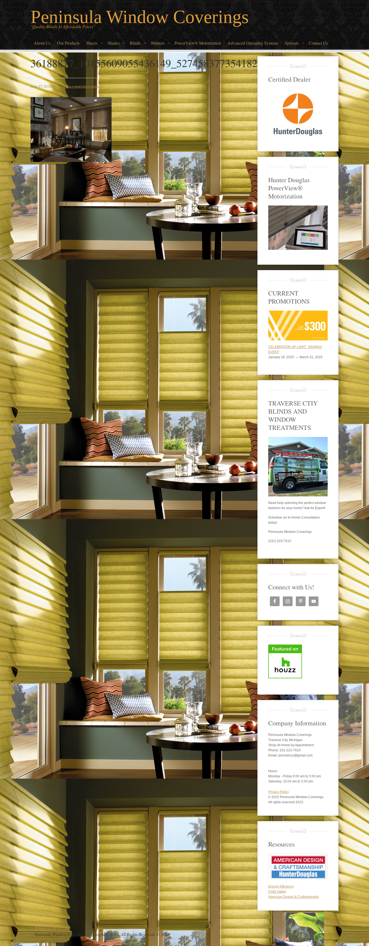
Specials (290, 44)
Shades (112, 44)
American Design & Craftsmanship (293, 897)
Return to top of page (53, 927)
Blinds (133, 44)
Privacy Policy (278, 792)
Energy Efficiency (281, 886)
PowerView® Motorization (198, 43)
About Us (42, 43)
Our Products (68, 43)
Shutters (156, 44)
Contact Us (318, 43)
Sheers (90, 44)
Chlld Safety (277, 892)
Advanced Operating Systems (252, 43)
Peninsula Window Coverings (140, 16)
